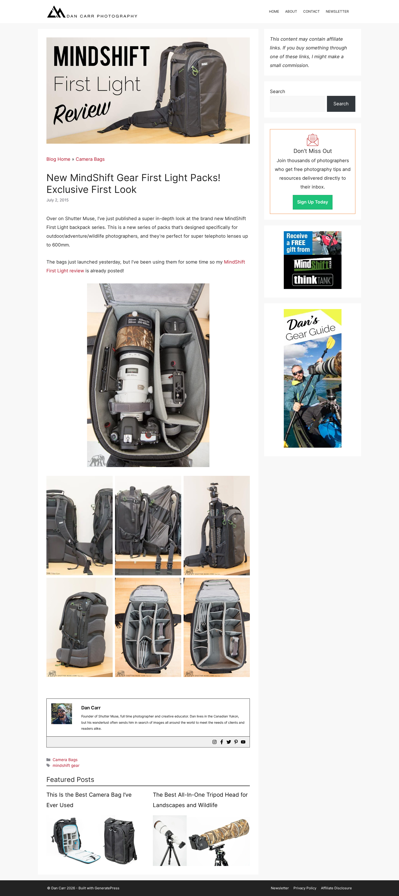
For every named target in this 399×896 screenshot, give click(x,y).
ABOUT (291, 11)
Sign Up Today (312, 202)
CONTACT (311, 11)
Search (277, 91)
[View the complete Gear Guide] (313, 378)
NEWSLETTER (337, 11)
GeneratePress (107, 888)
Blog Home (58, 159)
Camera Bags (90, 159)
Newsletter (280, 888)
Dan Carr (91, 708)
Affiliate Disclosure (336, 888)
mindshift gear (66, 765)
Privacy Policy (304, 888)
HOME (274, 11)
